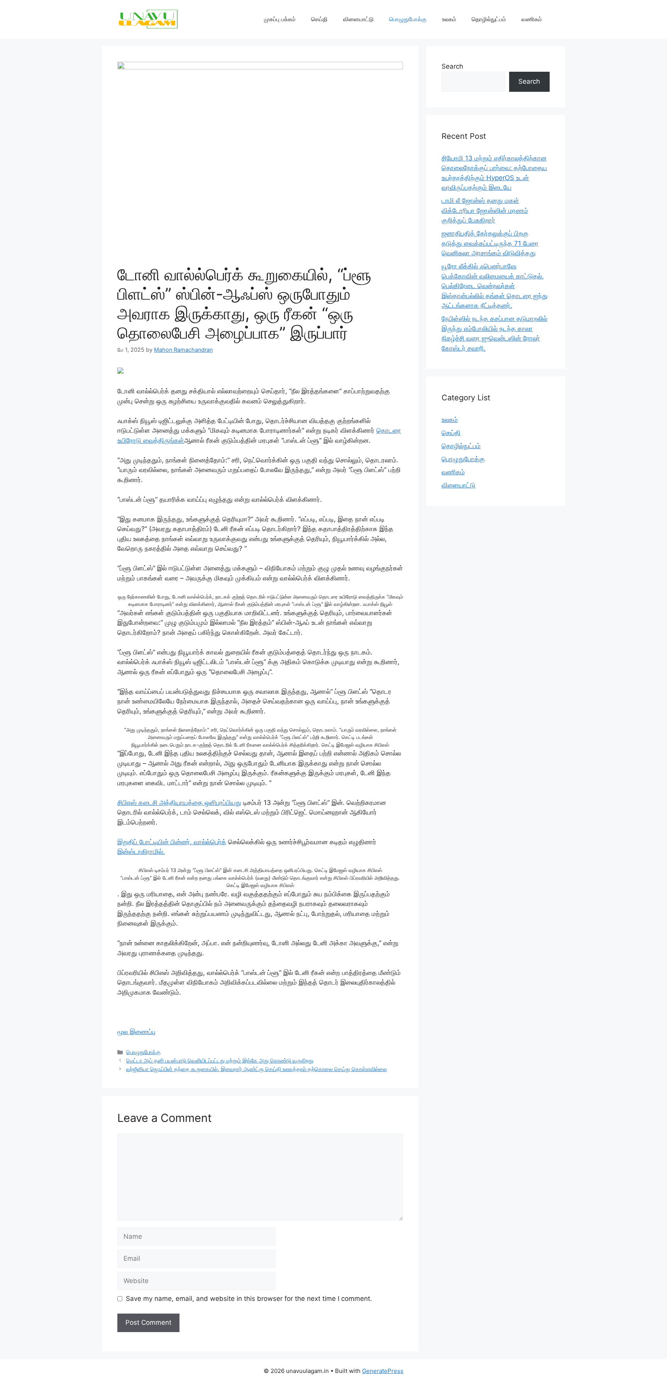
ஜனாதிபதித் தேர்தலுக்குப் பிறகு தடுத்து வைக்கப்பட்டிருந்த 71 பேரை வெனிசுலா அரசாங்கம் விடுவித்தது (490, 243)
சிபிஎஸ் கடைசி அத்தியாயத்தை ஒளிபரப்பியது (179, 802)
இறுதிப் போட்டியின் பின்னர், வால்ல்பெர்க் (171, 842)
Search (452, 66)
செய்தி (319, 19)
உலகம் (449, 19)
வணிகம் (531, 19)
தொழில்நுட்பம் (489, 19)
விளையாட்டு (358, 19)
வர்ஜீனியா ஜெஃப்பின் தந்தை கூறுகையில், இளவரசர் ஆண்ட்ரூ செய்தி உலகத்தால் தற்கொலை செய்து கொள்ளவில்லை (256, 1069)
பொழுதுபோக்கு (408, 19)
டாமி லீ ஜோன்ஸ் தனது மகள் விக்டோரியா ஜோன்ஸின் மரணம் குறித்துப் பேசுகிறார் (485, 210)
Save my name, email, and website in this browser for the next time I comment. (249, 1298)
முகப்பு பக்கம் (280, 19)
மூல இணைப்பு (136, 1032)
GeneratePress (382, 1371)
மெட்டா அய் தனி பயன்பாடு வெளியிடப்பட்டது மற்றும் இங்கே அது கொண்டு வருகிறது (219, 1060)
